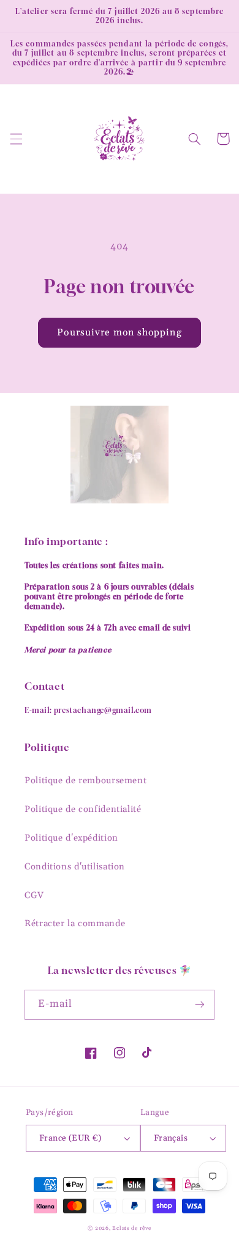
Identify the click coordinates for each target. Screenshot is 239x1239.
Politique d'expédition (71, 838)
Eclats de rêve (131, 1228)
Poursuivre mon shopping (119, 332)
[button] (16, 139)
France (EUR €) (70, 1138)
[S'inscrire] (200, 1005)
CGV (34, 895)
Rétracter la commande (75, 923)
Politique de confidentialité (83, 809)
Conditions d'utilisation (75, 866)
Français (171, 1138)
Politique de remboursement (85, 780)
